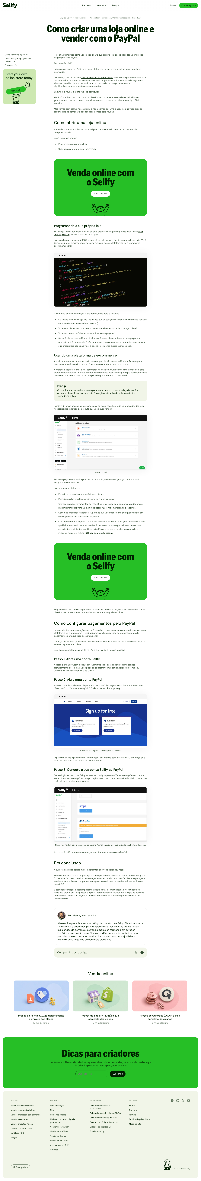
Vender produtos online (21, 1128)
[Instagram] (177, 1100)
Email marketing (97, 1131)
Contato (133, 1110)
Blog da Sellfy (66, 18)
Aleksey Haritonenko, (103, 18)
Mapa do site (135, 1124)
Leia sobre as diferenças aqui (107, 688)
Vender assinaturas (19, 1119)
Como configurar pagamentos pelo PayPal (18, 60)
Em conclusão (11, 65)
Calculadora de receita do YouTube (100, 1107)
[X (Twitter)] (183, 1100)
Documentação (57, 1105)
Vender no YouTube (59, 1131)
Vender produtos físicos (22, 1124)
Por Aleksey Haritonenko (82, 915)
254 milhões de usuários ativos (97, 77)
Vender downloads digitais (23, 1110)
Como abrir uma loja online (16, 55)
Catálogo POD (17, 1133)
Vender (100, 5)
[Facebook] (172, 1100)
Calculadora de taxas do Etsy (103, 1117)
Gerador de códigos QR (100, 1126)
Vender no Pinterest (59, 1140)
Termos (132, 1114)
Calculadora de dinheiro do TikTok (105, 1113)
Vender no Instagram (59, 1126)
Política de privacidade (139, 1119)
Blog (52, 1110)
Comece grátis (188, 5)
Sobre (132, 1105)
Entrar (173, 5)
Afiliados (54, 1149)
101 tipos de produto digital (98, 533)
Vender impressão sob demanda (25, 1114)
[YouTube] (188, 1100)
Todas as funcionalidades (22, 1105)
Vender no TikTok (58, 1136)
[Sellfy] (10, 5)
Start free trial (100, 193)
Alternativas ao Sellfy (60, 1145)
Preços (115, 5)
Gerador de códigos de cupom (104, 1122)
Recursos (86, 5)
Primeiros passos (58, 1114)
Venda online (80, 18)
